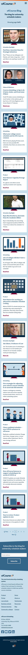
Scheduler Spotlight (8, 47)
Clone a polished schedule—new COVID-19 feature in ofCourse (12, 429)
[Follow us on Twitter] (10, 631)
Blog (16, 606)
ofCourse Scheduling (11, 640)
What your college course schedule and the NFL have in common (13, 136)
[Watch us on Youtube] (6, 631)
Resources (18, 604)
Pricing (3, 598)
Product (5, 175)
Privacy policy (13, 641)
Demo (16, 595)
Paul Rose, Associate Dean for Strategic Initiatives (13, 51)
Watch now (6, 106)
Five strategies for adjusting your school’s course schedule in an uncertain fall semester (13, 385)
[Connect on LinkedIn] (13, 631)
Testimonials (18, 601)
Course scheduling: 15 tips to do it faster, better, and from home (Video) (14, 92)
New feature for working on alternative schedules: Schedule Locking (14, 301)
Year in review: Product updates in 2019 (11, 516)
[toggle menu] (24, 3)
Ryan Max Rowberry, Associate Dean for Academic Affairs (13, 217)
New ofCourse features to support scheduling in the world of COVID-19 (12, 473)
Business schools (6, 604)
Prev (6, 531)
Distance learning (6, 606)
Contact (17, 609)
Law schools (4, 601)
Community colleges (7, 609)
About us (17, 598)
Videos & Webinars (8, 87)
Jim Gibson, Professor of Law (13, 344)
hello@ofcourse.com (7, 627)
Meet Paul (6, 62)
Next (13, 534)
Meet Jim (5, 355)
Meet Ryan (6, 230)
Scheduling (6, 131)
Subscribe (14, 561)
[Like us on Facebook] (3, 631)
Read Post (6, 150)
